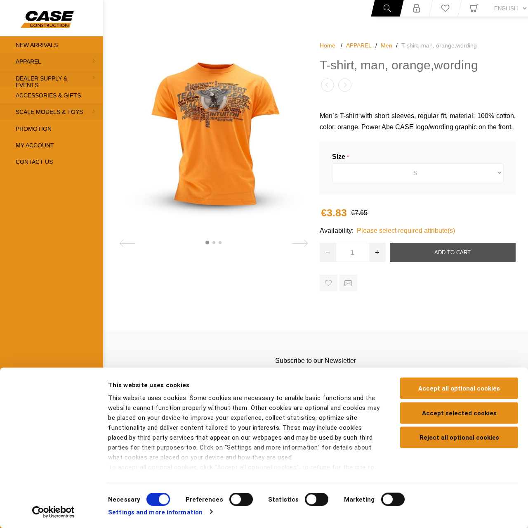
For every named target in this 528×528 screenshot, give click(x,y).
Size (339, 156)
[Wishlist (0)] (445, 8)
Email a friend (348, 283)
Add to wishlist (328, 283)
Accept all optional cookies (459, 388)
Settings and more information (155, 512)
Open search (387, 8)
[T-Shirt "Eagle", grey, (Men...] (344, 85)
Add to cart (452, 252)
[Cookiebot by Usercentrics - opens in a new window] (53, 512)
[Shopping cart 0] (473, 8)
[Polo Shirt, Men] (327, 85)
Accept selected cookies (459, 413)
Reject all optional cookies (459, 437)
